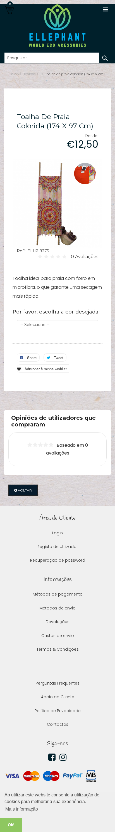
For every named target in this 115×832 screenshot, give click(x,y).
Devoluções (58, 621)
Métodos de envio (57, 608)
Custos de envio (57, 635)
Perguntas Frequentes (58, 683)
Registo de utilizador (57, 546)
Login (57, 533)
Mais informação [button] (21, 809)
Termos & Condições (58, 649)
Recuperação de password (57, 560)
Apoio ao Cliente (57, 697)
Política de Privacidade (58, 711)
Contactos (57, 724)
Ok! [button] (11, 825)
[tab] (57, 421)
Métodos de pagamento (58, 594)
